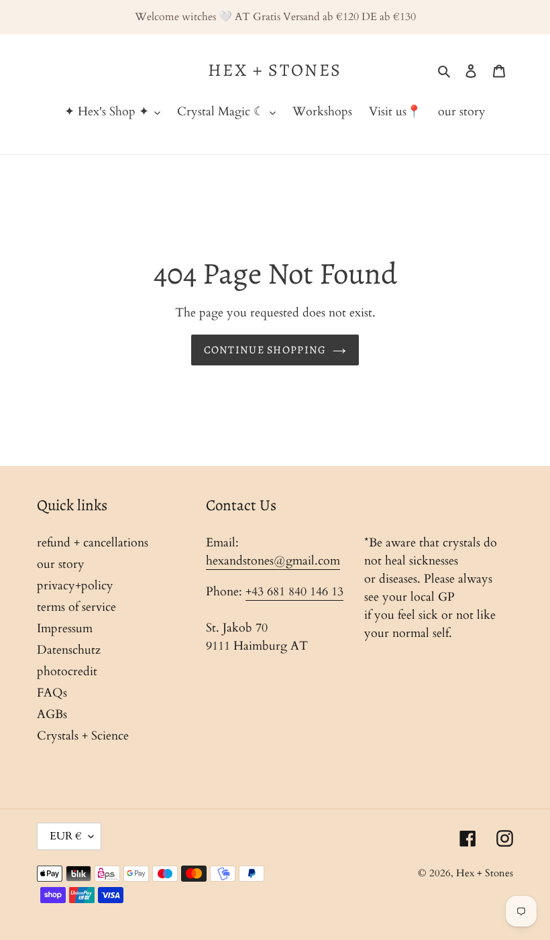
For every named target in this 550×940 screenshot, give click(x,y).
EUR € (66, 836)
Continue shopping (265, 350)
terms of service (76, 607)
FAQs (52, 693)
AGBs (52, 714)
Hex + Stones (275, 70)
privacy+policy (75, 585)
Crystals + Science (83, 735)
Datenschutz (69, 650)
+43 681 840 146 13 (294, 591)
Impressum (65, 628)
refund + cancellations (92, 542)
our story (61, 564)
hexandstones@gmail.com (273, 560)
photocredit (67, 671)
